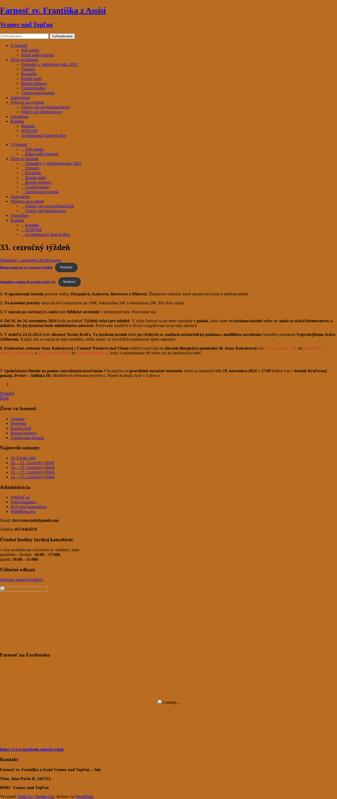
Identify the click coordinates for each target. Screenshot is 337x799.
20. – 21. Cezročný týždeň (32, 462)
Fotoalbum (19, 116)
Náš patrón (30, 50)
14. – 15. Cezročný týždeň (32, 477)
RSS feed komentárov (29, 506)
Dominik (7, 260)
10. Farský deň (23, 458)
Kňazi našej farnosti (37, 55)
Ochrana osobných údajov (22, 579)
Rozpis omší (31, 78)
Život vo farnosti (24, 59)
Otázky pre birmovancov (41, 112)
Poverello (29, 74)
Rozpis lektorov (34, 83)
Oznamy (28, 69)
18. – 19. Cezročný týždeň (32, 467)
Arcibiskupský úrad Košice (43, 135)
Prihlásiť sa (20, 497)
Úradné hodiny (33, 88)
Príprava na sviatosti (27, 102)
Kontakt (17, 121)
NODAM (29, 130)
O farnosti (19, 45)
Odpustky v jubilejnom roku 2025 (49, 64)
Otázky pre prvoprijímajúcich (45, 107)
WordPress (84, 796)
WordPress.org (23, 511)
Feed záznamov (24, 502)
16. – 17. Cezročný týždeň (32, 472)
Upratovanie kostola (37, 93)
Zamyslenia (20, 97)
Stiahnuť (66, 267)
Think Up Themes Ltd (35, 796)
